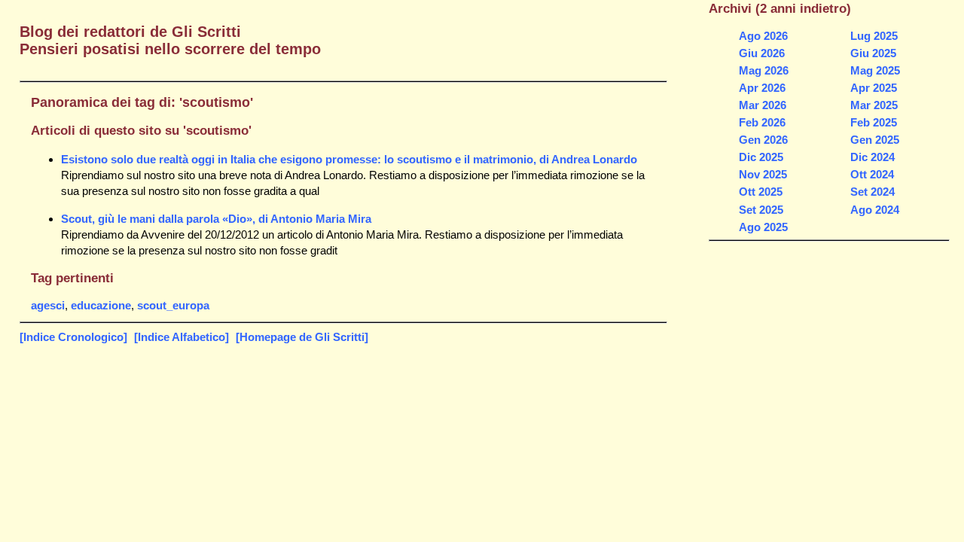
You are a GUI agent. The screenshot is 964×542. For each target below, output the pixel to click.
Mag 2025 (875, 70)
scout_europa (173, 305)
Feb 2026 (762, 122)
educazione (101, 305)
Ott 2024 (872, 174)
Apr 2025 (873, 87)
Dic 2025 (761, 157)
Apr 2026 (762, 87)
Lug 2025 (874, 35)
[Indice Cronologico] (73, 336)
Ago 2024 (874, 209)
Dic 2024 (872, 157)
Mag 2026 (764, 70)
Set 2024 (872, 191)
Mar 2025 (874, 105)
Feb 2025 (873, 122)
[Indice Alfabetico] (181, 336)
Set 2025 (761, 209)
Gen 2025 (874, 139)
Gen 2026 (763, 139)
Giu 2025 (873, 53)
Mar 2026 (762, 105)
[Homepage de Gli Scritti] (302, 336)
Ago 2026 (763, 35)
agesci (48, 305)
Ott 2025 (760, 191)
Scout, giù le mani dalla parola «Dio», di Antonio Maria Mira (216, 218)
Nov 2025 (763, 174)
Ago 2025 (763, 227)
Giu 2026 (762, 53)
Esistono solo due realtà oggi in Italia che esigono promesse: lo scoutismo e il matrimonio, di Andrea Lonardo (349, 159)
